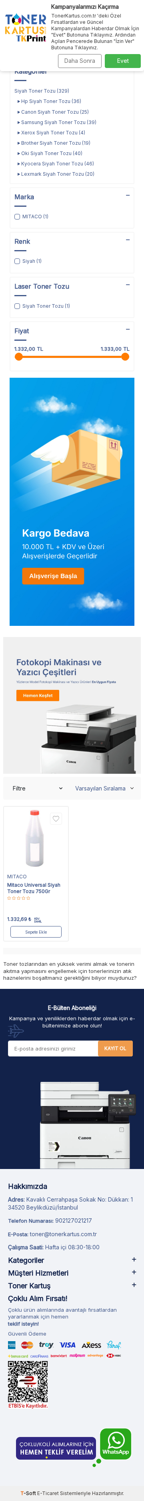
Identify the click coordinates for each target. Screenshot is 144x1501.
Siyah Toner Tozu (41, 91)
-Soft (28, 1493)
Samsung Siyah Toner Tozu (58, 122)
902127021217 (73, 1220)
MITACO (17, 877)
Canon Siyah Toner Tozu (54, 112)
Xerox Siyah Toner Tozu (52, 133)
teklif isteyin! (23, 1323)
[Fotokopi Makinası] (72, 705)
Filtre (19, 788)
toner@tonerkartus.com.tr (63, 1234)
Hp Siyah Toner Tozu (50, 101)
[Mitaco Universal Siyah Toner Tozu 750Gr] (36, 838)
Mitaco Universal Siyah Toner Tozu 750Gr (33, 888)
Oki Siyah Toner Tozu (51, 153)
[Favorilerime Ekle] (56, 819)
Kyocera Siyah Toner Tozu (57, 164)
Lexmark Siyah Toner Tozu (57, 174)
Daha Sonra (79, 60)
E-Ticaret (48, 1493)
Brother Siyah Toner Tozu (55, 143)
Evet (123, 60)
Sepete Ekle (36, 932)
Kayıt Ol (115, 1048)
